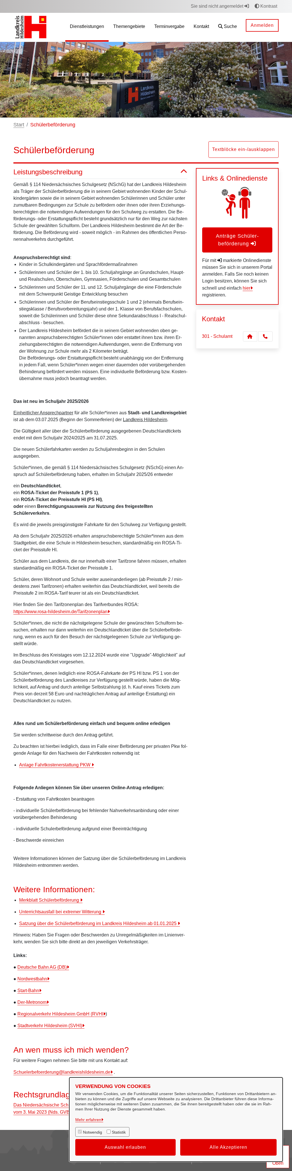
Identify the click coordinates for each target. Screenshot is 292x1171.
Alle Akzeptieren (228, 1147)
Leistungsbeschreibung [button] (47, 172)
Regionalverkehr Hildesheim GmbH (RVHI (60, 1013)
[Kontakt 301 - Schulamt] (250, 336)
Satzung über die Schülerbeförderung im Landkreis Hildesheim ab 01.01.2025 (98, 923)
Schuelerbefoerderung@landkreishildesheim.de (61, 1072)
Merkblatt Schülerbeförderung (49, 900)
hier (246, 288)
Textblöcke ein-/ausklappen (243, 149)
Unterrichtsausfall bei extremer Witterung (60, 911)
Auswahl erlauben (125, 1147)
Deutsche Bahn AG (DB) (42, 967)
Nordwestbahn (32, 978)
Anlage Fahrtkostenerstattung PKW (55, 764)
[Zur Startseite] (30, 27)
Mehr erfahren (88, 1119)
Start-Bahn (28, 990)
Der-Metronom (31, 1002)
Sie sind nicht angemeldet (217, 6)
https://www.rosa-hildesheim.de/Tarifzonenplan (60, 611)
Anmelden (262, 25)
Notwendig (92, 1132)
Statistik (119, 1132)
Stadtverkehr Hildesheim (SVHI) (49, 1025)
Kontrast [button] (268, 6)
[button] (228, 27)
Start (18, 125)
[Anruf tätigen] (265, 336)
